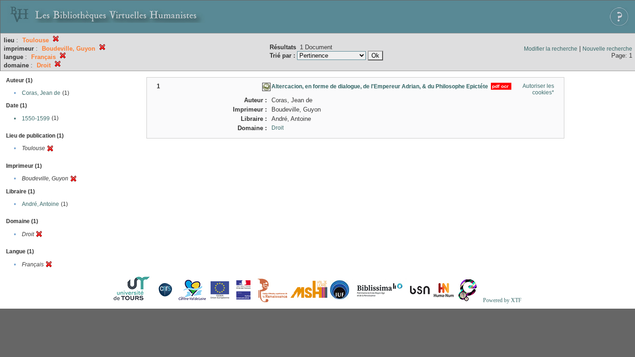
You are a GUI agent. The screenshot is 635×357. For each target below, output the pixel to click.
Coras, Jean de (41, 93)
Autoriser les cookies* (538, 89)
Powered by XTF (502, 300)
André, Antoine (40, 204)
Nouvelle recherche (607, 49)
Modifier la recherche (550, 49)
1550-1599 (36, 118)
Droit (277, 128)
